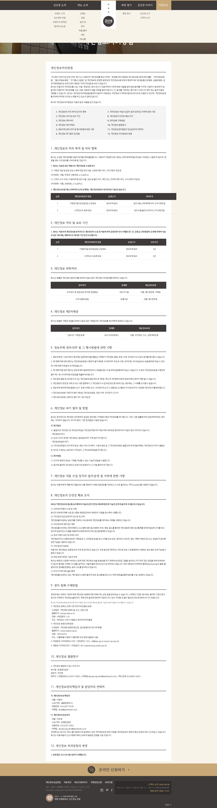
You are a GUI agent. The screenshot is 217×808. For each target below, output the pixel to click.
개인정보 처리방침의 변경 (119, 134)
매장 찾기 (126, 5)
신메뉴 (83, 13)
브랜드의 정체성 (60, 22)
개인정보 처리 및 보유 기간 (68, 116)
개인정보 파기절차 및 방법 (68, 134)
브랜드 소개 (60, 13)
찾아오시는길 (59, 26)
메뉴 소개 (83, 5)
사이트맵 (108, 782)
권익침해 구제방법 (116, 120)
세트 (83, 35)
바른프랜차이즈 (81, 782)
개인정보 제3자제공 (65, 125)
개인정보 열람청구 (116, 125)
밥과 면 (83, 22)
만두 (83, 26)
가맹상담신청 (96, 782)
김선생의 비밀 (60, 18)
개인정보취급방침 (53, 782)
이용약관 (67, 782)
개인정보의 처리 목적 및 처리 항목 (71, 112)
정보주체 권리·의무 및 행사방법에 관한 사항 (75, 129)
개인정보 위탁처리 (64, 120)
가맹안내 (163, 5)
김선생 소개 (59, 5)
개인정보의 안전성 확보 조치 (120, 116)
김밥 (83, 18)
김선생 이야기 (145, 5)
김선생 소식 (145, 13)
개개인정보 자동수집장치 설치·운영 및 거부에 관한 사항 (131, 112)
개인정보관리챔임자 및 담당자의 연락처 (125, 129)
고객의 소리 (145, 18)
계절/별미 (83, 30)
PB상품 (83, 39)
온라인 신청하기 (108, 769)
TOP (167, 805)
